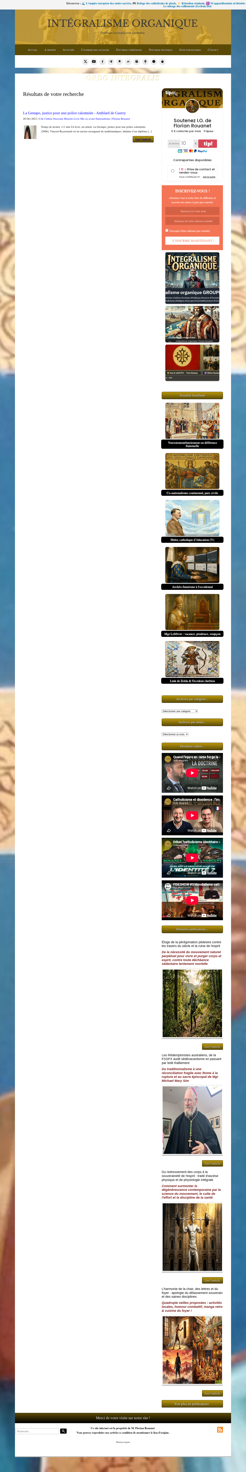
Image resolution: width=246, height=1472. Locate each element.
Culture (48, 118)
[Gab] (119, 61)
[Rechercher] (63, 1431)
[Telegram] (111, 61)
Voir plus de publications (191, 1404)
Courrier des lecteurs (95, 50)
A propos (50, 50)
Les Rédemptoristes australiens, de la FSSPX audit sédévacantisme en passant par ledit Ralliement (191, 1059)
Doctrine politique (161, 50)
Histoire (68, 118)
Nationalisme (102, 118)
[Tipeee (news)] (162, 61)
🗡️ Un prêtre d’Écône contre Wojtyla (198, 3)
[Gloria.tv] (145, 61)
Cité (41, 118)
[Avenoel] (153, 61)
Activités (68, 50)
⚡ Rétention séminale (110, 3)
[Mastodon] (136, 61)
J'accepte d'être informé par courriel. (189, 230)
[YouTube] (93, 61)
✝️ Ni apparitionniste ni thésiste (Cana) (149, 3)
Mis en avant (87, 118)
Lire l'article (143, 139)
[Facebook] (102, 61)
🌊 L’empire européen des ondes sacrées (25, 3)
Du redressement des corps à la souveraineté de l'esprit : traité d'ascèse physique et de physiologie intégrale (190, 1175)
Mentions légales (123, 1442)
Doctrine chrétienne (129, 50)
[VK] (128, 61)
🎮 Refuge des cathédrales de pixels (73, 3)
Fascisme (58, 118)
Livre (77, 118)
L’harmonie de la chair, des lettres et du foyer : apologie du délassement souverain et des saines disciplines (192, 1292)
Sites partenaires (190, 50)
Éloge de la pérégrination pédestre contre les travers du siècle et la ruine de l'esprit (191, 944)
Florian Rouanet (121, 118)
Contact (213, 50)
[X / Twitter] (85, 61)
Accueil (32, 50)
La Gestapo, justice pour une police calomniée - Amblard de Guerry (74, 113)
